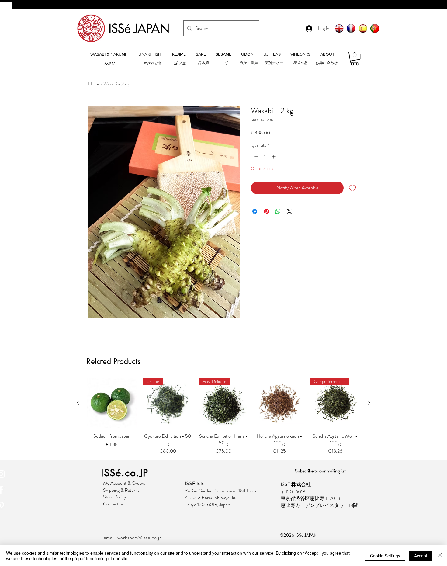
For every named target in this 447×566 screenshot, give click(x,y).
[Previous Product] (78, 402)
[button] (108, 54)
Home (94, 83)
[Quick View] (112, 403)
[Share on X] (289, 211)
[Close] (439, 555)
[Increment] (274, 156)
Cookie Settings (385, 556)
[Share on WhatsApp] (278, 211)
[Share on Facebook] (254, 211)
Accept (420, 556)
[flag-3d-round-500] (374, 28)
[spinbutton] (264, 156)
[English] (339, 28)
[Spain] (363, 28)
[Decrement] (255, 156)
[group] (223, 416)
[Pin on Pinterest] (266, 211)
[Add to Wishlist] (352, 188)
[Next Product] (368, 402)
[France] (351, 28)
